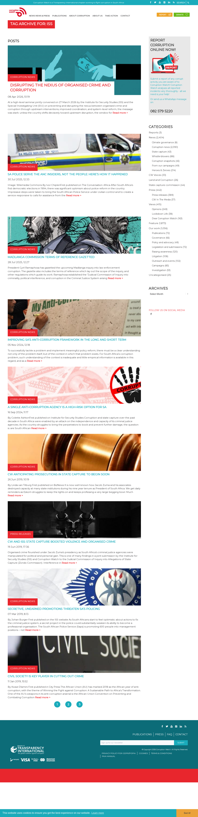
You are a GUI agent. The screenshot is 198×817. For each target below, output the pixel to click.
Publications (158, 233)
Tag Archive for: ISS (31, 23)
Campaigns (158, 265)
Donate (179, 15)
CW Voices (155, 175)
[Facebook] (150, 2)
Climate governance (163, 142)
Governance (158, 237)
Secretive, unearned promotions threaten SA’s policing (54, 609)
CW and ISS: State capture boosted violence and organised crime (62, 541)
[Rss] (173, 2)
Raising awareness (162, 251)
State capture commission (164, 185)
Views (152, 204)
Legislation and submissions (167, 247)
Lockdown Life (160, 213)
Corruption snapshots (163, 161)
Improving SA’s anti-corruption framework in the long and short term (67, 339)
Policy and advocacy (163, 242)
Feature (153, 223)
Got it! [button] (187, 813)
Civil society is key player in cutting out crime (46, 676)
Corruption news (161, 147)
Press (152, 189)
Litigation (157, 256)
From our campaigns (163, 165)
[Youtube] (159, 2)
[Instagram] (164, 2)
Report (162, 15)
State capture (159, 151)
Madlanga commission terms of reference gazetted (51, 257)
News (152, 137)
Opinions (156, 209)
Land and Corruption (161, 179)
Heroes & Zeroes (161, 170)
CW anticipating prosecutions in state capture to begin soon (59, 474)
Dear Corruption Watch (164, 218)
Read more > (120, 112)
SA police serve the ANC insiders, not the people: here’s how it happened (68, 174)
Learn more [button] (97, 813)
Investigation (159, 270)
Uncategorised (157, 274)
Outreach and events (163, 261)
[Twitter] (155, 2)
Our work (154, 228)
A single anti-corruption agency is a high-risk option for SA (57, 407)
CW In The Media (161, 199)
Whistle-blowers (160, 156)
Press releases (159, 195)
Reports (153, 132)
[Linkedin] (169, 2)
